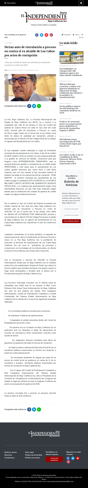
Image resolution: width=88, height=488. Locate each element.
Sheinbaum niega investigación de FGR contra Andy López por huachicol (70, 142)
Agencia (62, 103)
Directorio (8, 455)
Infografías (67, 35)
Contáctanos (9, 458)
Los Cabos (8, 43)
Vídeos (77, 35)
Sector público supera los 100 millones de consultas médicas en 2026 (69, 109)
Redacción (12, 70)
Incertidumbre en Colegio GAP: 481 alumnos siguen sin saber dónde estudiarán (70, 72)
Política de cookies (32, 458)
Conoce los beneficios (54, 459)
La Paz (74, 66)
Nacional (68, 103)
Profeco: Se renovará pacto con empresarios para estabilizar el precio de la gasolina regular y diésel (70, 126)
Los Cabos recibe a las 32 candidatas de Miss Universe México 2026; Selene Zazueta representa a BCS (71, 159)
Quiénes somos (10, 452)
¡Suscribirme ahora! (71, 221)
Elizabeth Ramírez (65, 66)
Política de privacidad (33, 455)
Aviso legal (29, 452)
